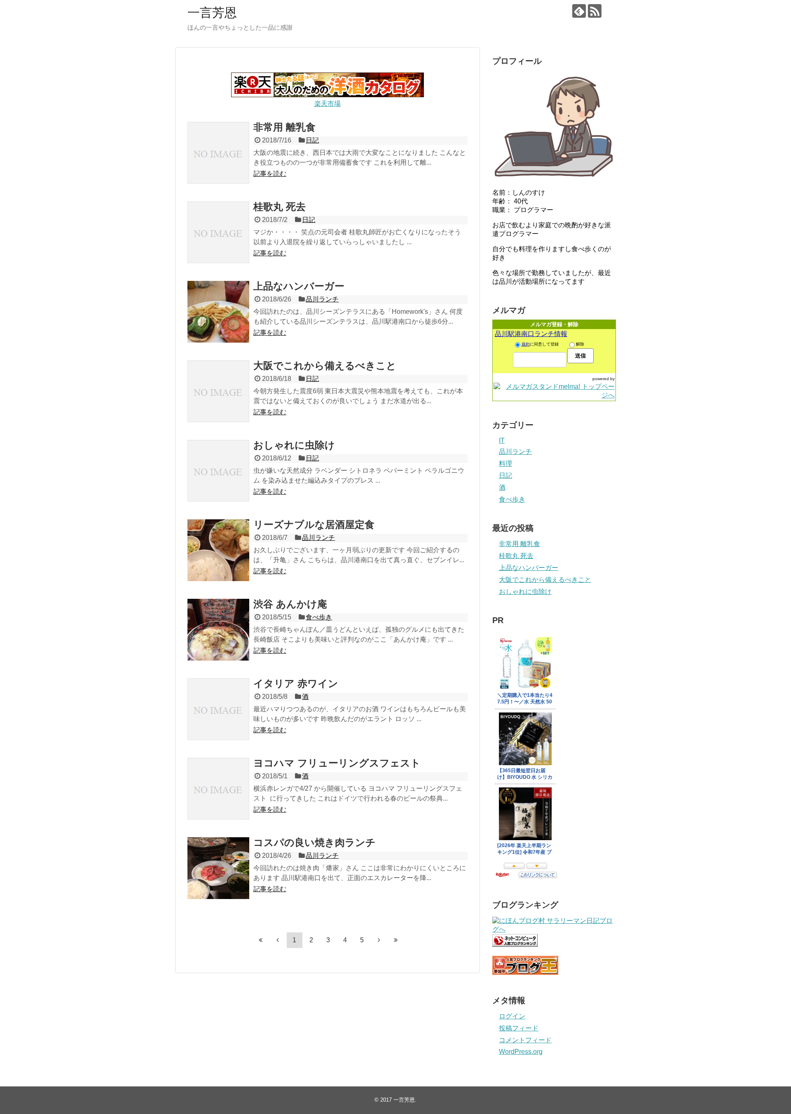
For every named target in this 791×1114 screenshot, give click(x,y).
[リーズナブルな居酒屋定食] (218, 550)
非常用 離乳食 (284, 127)
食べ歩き (319, 617)
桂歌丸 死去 (279, 206)
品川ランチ (322, 299)
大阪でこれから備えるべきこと (324, 365)
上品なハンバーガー (298, 286)
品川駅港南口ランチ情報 (531, 333)
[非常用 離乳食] (218, 153)
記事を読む (269, 173)
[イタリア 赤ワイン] (218, 709)
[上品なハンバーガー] (218, 312)
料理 (505, 463)
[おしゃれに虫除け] (218, 471)
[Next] (379, 940)
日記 (312, 140)
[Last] (396, 940)
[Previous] (278, 940)
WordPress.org (521, 1051)
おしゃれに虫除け (294, 445)
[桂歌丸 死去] (218, 232)
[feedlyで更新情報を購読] (579, 11)
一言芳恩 (212, 12)
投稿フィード (518, 1028)
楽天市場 (327, 103)
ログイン (512, 1016)
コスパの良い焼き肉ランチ (314, 842)
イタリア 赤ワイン (295, 683)
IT (502, 440)
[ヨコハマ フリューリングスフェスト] (218, 789)
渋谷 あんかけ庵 (290, 604)
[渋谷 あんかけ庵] (218, 630)
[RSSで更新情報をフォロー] (594, 11)
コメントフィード (525, 1040)
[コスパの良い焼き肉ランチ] (218, 868)
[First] (261, 940)
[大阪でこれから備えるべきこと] (218, 391)
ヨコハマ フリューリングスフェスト (337, 762)
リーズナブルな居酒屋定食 (313, 524)
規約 (526, 344)
